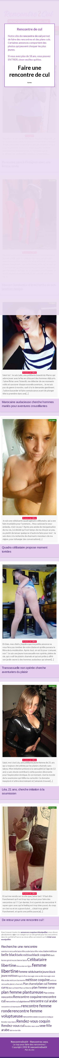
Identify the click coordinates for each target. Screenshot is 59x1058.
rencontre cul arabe (43, 1001)
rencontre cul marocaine (11, 1007)
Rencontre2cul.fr (19, 1041)
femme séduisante (30, 971)
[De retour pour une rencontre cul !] (29, 849)
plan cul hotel (13, 988)
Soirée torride (15, 1030)
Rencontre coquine (27, 997)
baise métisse (50, 951)
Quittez (29, 82)
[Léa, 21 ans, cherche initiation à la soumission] (29, 722)
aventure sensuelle (9, 951)
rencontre (7, 996)
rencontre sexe (30, 1016)
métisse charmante (17, 980)
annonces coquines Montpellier (34, 932)
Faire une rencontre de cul (29, 71)
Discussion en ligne (24, 966)
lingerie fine (22, 976)
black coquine (41, 955)
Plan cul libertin (25, 988)
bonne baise (22, 960)
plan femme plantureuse (22, 992)
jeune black (48, 971)
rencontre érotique (45, 1017)
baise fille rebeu (36, 951)
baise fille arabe (23, 951)
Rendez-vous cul (13, 1025)
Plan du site (29, 1050)
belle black (9, 955)
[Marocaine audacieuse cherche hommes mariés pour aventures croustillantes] (29, 336)
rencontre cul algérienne (17, 1001)
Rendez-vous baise (8, 1022)
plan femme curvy (43, 987)
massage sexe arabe (36, 976)
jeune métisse (9, 975)
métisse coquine (37, 980)
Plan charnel (30, 983)
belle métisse (24, 954)
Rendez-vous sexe (32, 1026)
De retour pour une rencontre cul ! (23, 920)
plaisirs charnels (16, 984)
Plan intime (49, 992)
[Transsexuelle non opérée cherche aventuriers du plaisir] (29, 602)
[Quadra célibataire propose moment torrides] (29, 468)
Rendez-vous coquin (33, 1021)
